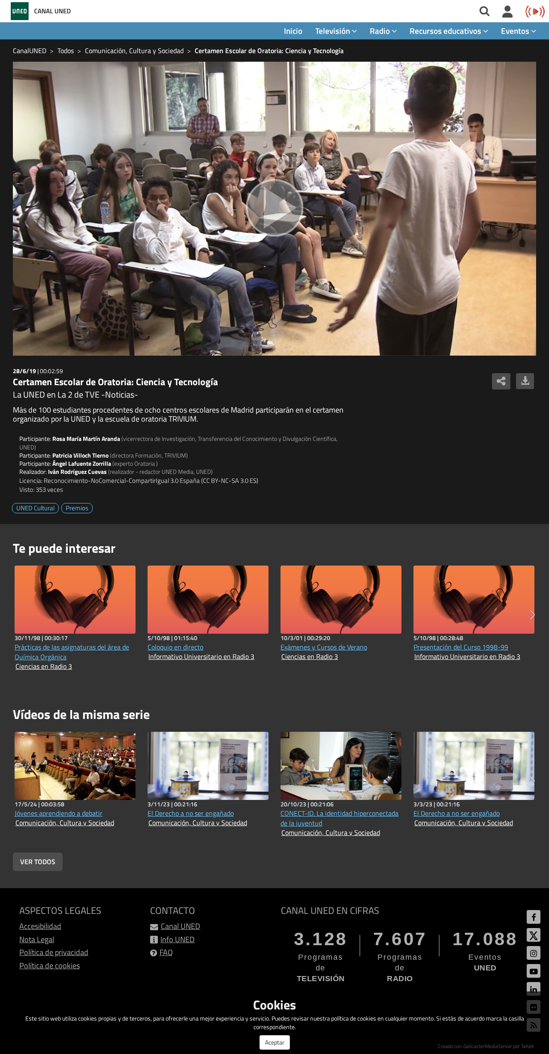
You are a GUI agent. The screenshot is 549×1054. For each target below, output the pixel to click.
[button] (532, 614)
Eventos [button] (516, 30)
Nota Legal (36, 939)
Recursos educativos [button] (446, 30)
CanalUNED (29, 50)
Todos (65, 50)
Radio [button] (381, 30)
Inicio (293, 30)
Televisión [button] (333, 30)
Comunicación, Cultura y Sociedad (134, 50)
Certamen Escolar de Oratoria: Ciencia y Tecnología (269, 50)
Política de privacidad (53, 952)
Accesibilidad (40, 926)
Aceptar (274, 1042)
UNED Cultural (35, 508)
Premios (77, 508)
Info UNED (177, 939)
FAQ (166, 952)
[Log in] (507, 12)
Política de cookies (49, 965)
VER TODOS (37, 861)
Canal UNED (180, 926)
